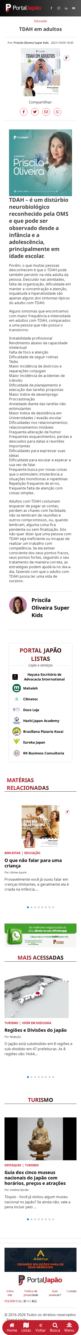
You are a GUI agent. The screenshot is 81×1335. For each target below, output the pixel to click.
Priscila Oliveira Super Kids (31, 43)
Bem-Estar (12, 853)
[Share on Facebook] (23, 112)
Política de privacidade (31, 1293)
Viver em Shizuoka (36, 1023)
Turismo (11, 1023)
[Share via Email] (46, 112)
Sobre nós (10, 1293)
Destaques (12, 1165)
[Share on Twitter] (35, 112)
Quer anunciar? (55, 1293)
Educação (40, 21)
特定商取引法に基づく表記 (20, 1301)
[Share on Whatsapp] (57, 112)
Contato (71, 1291)
